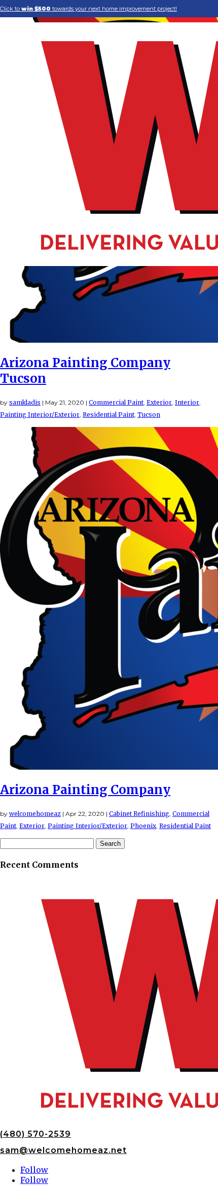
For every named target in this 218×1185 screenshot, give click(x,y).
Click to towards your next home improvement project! (88, 8)
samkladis (25, 402)
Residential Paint (108, 414)
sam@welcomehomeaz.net (63, 1150)
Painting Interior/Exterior (40, 414)
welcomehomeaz (35, 813)
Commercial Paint (116, 402)
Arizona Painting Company (85, 790)
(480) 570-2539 (35, 1134)
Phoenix (143, 826)
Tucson (148, 414)
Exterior (159, 402)
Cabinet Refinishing (139, 813)
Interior (187, 402)
